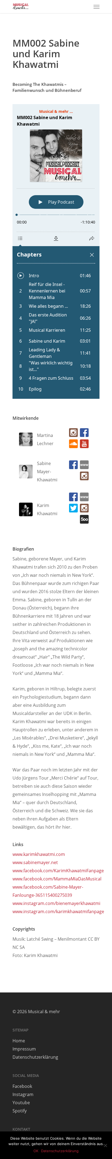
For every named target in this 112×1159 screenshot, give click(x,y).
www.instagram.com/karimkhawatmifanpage (58, 911)
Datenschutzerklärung (35, 1057)
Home (19, 1041)
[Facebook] (83, 433)
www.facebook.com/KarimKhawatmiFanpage (58, 871)
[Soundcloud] (72, 445)
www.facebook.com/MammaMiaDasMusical (57, 879)
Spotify (20, 1111)
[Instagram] (72, 433)
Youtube (21, 1103)
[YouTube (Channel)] (83, 445)
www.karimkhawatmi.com (39, 854)
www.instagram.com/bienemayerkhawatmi (56, 903)
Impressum (24, 1049)
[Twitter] (72, 509)
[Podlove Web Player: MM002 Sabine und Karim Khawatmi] (56, 251)
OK (35, 1151)
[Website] (83, 466)
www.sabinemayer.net (35, 862)
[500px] (83, 520)
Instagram (23, 1094)
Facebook (22, 1086)
